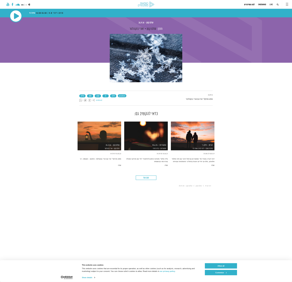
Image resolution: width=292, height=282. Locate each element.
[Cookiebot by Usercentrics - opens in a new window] (67, 277)
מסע (90, 96)
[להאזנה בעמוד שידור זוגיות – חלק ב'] (192, 132)
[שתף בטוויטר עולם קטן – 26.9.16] (85, 100)
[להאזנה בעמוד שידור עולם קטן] (146, 58)
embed (99, 100)
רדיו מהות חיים (146, 5)
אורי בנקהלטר (136, 29)
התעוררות (163, 148)
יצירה (113, 96)
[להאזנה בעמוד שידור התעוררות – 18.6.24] (146, 132)
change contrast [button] (29, 4)
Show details (87, 277)
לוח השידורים (249, 4)
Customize (219, 272)
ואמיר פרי (195, 148)
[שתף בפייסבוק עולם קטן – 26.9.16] (89, 100)
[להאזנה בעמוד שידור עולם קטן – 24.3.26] (99, 132)
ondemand (262, 4)
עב (26, 5)
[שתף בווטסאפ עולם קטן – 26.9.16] (80, 100)
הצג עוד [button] (146, 178)
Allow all (221, 266)
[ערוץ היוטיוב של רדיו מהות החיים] (8, 4)
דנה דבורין (201, 148)
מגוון (97, 96)
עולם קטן (151, 29)
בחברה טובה (209, 148)
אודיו (212, 165)
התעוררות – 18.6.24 (159, 145)
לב (105, 96)
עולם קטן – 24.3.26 (113, 145)
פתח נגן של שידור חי (15, 16)
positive (122, 96)
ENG (22, 5)
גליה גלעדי (155, 148)
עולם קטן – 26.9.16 (146, 22)
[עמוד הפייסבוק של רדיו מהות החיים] (12, 4)
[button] (287, 4)
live (271, 4)
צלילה (82, 96)
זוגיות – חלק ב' (207, 145)
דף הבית (208, 186)
